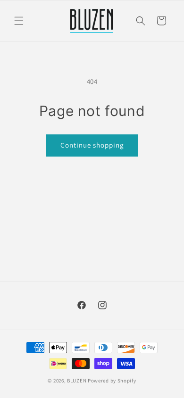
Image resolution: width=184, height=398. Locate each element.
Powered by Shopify (112, 380)
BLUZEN (76, 380)
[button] (18, 20)
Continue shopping (92, 145)
